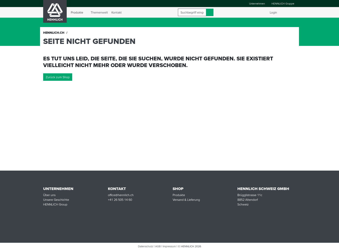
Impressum (169, 246)
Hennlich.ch (53, 32)
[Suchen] (210, 12)
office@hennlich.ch (121, 195)
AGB (158, 246)
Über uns (49, 195)
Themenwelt (99, 12)
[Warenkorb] (286, 12)
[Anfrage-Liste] (292, 12)
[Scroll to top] (331, 245)
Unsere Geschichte (56, 199)
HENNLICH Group (55, 204)
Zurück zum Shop (58, 77)
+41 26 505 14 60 (120, 199)
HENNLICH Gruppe (283, 3)
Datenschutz (145, 246)
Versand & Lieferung (186, 199)
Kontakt (116, 12)
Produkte (179, 195)
